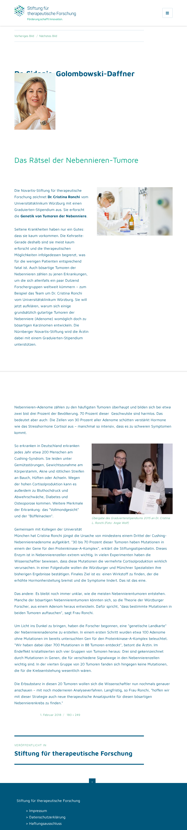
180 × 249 (73, 715)
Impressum (38, 811)
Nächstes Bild (48, 36)
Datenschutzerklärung (47, 817)
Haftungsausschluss (45, 823)
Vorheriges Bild (24, 36)
